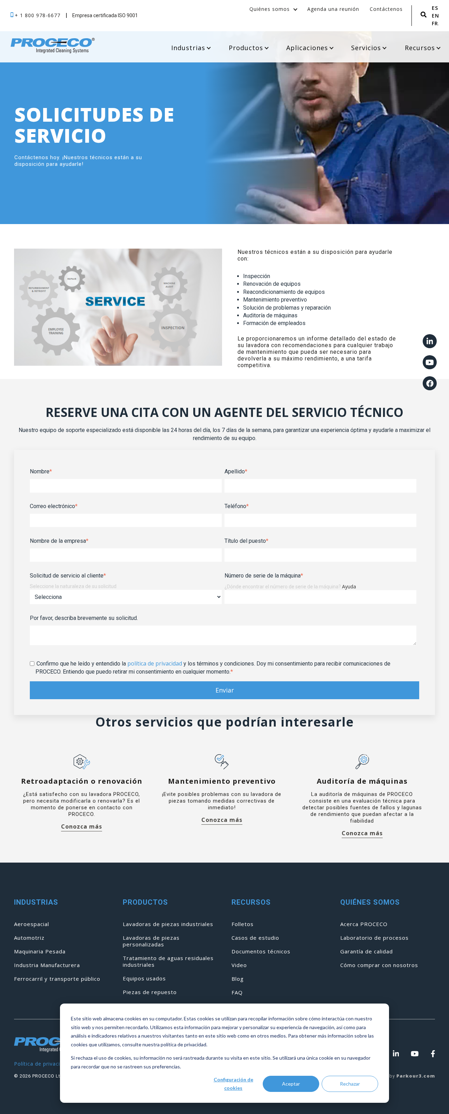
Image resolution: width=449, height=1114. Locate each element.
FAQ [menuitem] (237, 992)
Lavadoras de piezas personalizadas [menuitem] (151, 941)
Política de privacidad (41, 1064)
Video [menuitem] (239, 965)
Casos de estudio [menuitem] (255, 937)
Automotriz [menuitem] (29, 937)
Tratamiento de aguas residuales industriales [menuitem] (168, 961)
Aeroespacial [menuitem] (31, 924)
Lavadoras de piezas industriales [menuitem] (168, 924)
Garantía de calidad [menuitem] (366, 951)
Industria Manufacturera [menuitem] (47, 965)
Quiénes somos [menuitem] (269, 9)
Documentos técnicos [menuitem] (261, 951)
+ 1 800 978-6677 (38, 15)
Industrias (188, 47)
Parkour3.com (415, 1076)
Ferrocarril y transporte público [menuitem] (57, 978)
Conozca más (81, 826)
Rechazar (350, 1084)
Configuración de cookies (233, 1083)
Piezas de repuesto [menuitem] (150, 992)
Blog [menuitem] (238, 978)
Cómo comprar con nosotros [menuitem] (379, 965)
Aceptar (291, 1084)
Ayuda (349, 586)
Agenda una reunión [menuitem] (333, 9)
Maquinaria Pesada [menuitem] (40, 951)
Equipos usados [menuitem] (144, 978)
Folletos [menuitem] (243, 924)
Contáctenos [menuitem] (386, 9)
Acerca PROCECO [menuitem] (364, 924)
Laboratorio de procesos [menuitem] (374, 937)
